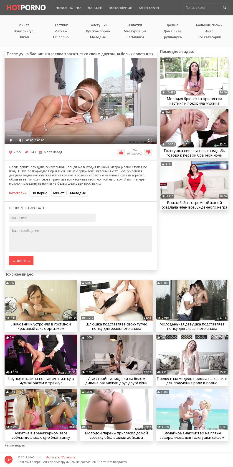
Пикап (24, 37)
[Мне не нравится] (148, 152)
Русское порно (98, 31)
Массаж (60, 31)
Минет (23, 25)
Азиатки (135, 25)
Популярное (120, 7)
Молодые (98, 37)
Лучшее (95, 7)
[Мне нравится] (121, 152)
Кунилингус (23, 31)
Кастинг (61, 25)
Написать (53, 457)
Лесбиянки (135, 37)
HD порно (61, 37)
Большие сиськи (209, 25)
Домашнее (172, 31)
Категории (149, 7)
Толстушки (98, 25)
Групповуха (172, 37)
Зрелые (172, 25)
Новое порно (68, 7)
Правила (68, 457)
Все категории (209, 37)
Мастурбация (135, 31)
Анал (209, 31)
